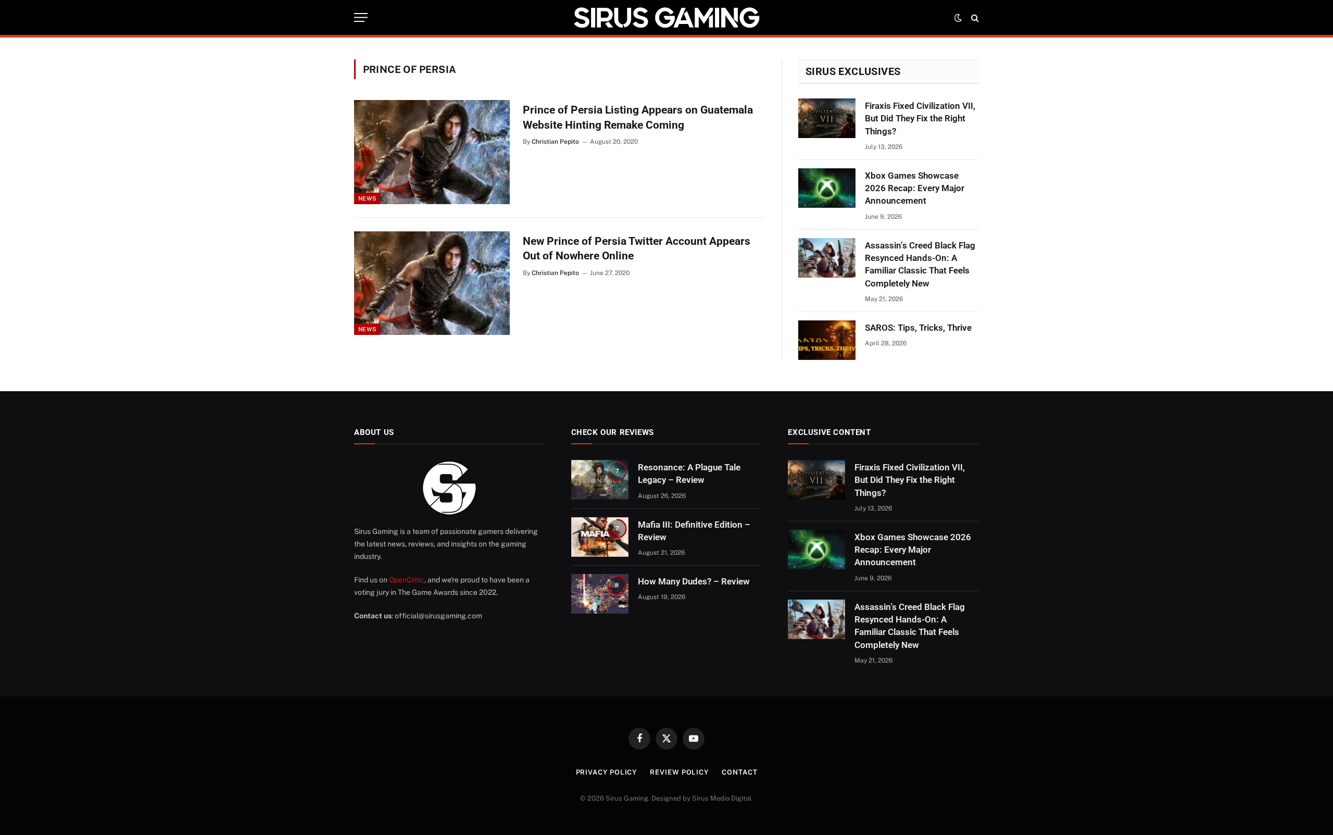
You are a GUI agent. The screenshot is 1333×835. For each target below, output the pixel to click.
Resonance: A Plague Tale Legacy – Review (689, 473)
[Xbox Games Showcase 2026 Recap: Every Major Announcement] (827, 188)
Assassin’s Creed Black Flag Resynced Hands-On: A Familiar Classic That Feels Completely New (920, 264)
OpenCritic (406, 580)
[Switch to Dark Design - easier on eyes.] (958, 18)
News (367, 198)
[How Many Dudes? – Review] (599, 594)
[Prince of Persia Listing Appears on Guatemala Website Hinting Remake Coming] (432, 152)
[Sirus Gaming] (666, 17)
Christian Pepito (555, 141)
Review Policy (679, 772)
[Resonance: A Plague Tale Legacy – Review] (599, 480)
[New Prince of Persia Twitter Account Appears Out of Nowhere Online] (432, 283)
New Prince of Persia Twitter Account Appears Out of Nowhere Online (636, 249)
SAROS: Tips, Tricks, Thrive (918, 327)
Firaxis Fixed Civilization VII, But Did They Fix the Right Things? (920, 118)
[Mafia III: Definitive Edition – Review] (599, 537)
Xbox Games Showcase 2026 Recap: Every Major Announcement (914, 188)
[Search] (974, 17)
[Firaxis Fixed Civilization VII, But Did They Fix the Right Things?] (827, 118)
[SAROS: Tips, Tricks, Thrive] (827, 340)
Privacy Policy (606, 772)
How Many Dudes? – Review (694, 581)
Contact (739, 772)
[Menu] (361, 17)
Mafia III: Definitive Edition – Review (694, 530)
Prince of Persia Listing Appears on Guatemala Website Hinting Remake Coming (638, 117)
